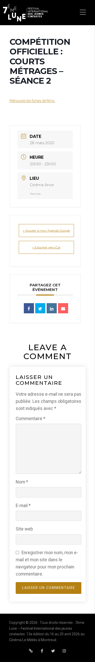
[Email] (63, 308)
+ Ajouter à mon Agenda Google (46, 230)
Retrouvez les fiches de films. (32, 101)
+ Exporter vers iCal (46, 247)
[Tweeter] (40, 308)
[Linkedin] (52, 308)
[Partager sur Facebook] (29, 308)
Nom (22, 481)
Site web (24, 529)
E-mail (23, 505)
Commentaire (30, 418)
